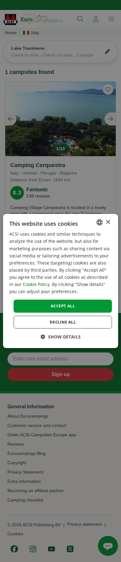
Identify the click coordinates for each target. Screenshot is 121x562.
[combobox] (99, 222)
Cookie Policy (36, 284)
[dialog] (60, 281)
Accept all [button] (63, 306)
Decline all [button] (63, 322)
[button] (61, 336)
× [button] (107, 222)
